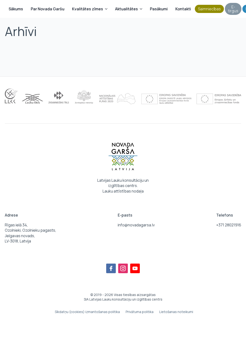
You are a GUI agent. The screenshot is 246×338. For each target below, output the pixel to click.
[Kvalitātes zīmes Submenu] (107, 9)
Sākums (16, 9)
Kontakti (183, 9)
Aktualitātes (126, 9)
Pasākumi (159, 9)
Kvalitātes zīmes (87, 9)
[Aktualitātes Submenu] (142, 9)
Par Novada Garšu (47, 9)
